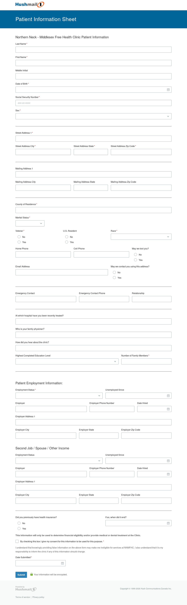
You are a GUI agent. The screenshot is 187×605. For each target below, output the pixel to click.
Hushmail (26, 589)
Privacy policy (38, 597)
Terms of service (22, 597)
